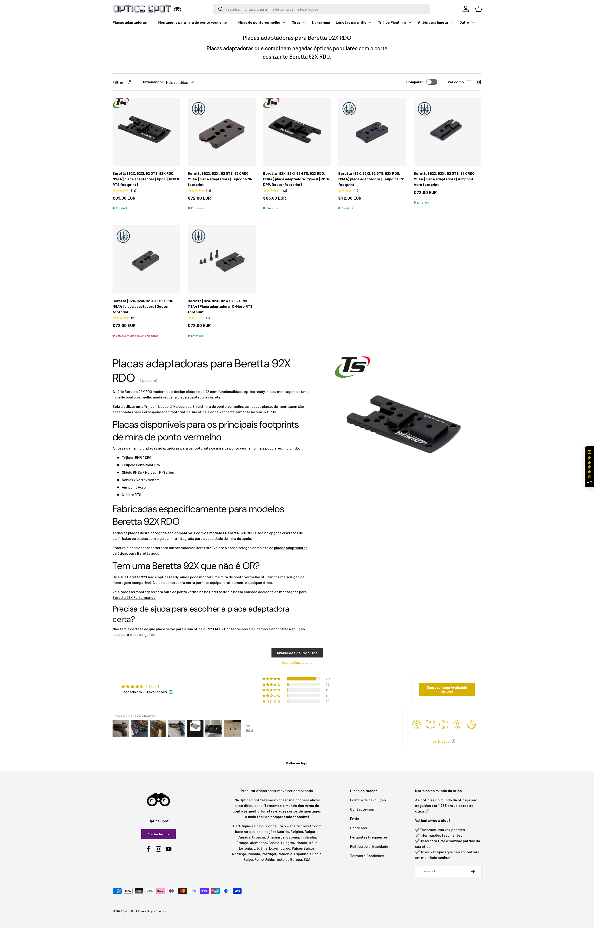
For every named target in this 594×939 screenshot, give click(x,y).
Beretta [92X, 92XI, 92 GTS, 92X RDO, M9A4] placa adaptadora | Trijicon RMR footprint (220, 179)
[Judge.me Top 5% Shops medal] (471, 724)
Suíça (248, 859)
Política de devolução (368, 800)
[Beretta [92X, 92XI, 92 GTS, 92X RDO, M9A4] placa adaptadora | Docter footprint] (146, 259)
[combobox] (321, 9)
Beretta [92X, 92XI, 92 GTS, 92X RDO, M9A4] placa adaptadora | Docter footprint (143, 306)
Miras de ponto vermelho (259, 22)
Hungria (287, 842)
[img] (147, 686)
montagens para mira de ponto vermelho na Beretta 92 (181, 591)
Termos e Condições (367, 855)
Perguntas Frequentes (369, 837)
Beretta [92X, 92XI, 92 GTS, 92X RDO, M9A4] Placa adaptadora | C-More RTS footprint (220, 306)
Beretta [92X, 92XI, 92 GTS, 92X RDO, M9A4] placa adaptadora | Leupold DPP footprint (371, 179)
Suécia (316, 854)
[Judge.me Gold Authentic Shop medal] (430, 724)
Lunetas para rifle (351, 22)
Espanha (301, 854)
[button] (589, 466)
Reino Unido (264, 859)
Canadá (244, 837)
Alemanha (258, 842)
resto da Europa (289, 859)
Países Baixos (303, 848)
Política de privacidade (369, 846)
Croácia (258, 837)
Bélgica (297, 831)
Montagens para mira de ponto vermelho (192, 22)
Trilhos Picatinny (392, 22)
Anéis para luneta (433, 22)
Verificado (441, 741)
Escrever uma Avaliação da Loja (446, 689)
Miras (296, 22)
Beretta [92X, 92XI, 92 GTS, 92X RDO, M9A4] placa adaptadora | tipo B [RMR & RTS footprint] (146, 179)
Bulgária (312, 831)
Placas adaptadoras (130, 22)
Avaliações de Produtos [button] (297, 653)
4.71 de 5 (152, 686)
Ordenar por (153, 82)
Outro (464, 22)
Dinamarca (276, 837)
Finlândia (308, 837)
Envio (354, 818)
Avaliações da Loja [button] (297, 662)
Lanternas (321, 22)
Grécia (273, 842)
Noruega (239, 854)
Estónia (292, 837)
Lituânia (261, 848)
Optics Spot (130, 911)
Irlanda (301, 842)
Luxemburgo (279, 848)
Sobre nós (358, 828)
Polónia (254, 854)
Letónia (245, 848)
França (242, 842)
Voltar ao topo (297, 763)
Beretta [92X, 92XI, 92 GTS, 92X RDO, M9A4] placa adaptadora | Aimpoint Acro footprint (444, 179)
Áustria (283, 831)
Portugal (269, 854)
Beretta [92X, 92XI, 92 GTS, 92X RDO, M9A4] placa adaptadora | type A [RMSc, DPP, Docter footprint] (297, 179)
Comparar (414, 82)
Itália (313, 842)
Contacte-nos (236, 629)
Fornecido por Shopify (152, 911)
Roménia (285, 854)
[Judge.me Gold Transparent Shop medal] (444, 724)
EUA (307, 859)
